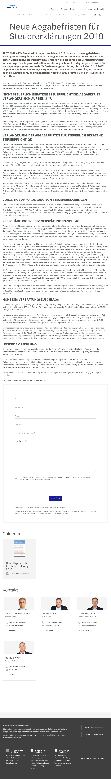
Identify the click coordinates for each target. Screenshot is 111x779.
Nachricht (21, 441)
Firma (17, 416)
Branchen (55, 9)
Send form (55, 498)
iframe (9, 697)
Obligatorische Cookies (17, 751)
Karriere (82, 9)
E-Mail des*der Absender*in (26, 433)
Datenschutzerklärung (12, 737)
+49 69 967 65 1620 (90, 622)
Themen (73, 9)
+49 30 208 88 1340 (17, 666)
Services (64, 9)
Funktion (18, 424)
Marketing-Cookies (64, 751)
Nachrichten (33, 15)
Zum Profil (12, 630)
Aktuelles (22, 15)
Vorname (19, 399)
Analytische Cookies (40, 751)
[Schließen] (108, 8)
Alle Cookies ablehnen (94, 734)
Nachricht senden (16, 625)
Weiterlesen (12, 701)
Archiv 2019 (44, 15)
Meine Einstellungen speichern (92, 758)
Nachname (19, 407)
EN (74, 2)
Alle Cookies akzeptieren (94, 727)
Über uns (91, 9)
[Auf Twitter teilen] (99, 15)
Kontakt (100, 9)
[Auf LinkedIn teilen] (94, 15)
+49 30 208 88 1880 (17, 622)
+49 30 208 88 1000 (53, 622)
